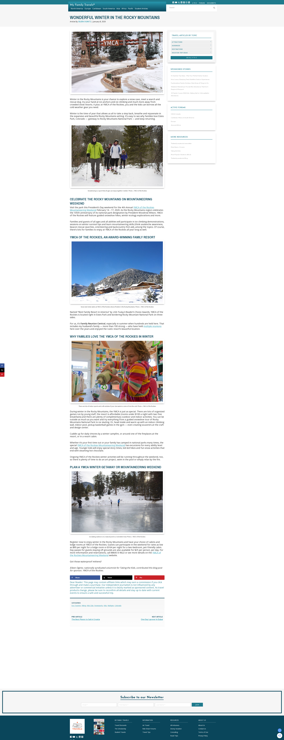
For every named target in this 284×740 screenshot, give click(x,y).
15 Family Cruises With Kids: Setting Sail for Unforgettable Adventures (190, 94)
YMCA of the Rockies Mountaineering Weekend (101, 445)
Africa (124, 8)
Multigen (111, 605)
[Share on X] (2, 370)
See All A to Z (191, 58)
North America (77, 8)
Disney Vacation (176, 729)
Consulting (174, 732)
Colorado (118, 605)
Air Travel (146, 725)
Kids (105, 605)
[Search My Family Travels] (214, 8)
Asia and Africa (176, 125)
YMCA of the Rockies (143, 207)
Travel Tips (146, 732)
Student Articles (141, 8)
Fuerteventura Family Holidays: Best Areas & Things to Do (190, 83)
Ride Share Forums (149, 729)
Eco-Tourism (76, 605)
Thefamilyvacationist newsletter (181, 144)
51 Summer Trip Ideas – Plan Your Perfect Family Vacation (189, 76)
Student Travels (120, 732)
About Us (201, 725)
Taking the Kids (176, 151)
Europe (173, 121)
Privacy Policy (203, 736)
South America (109, 8)
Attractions (177, 42)
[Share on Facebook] (2, 365)
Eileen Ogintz (84, 21)
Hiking (84, 605)
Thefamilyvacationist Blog (179, 158)
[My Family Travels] (77, 726)
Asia (118, 8)
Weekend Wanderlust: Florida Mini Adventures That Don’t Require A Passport (189, 88)
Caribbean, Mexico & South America (182, 118)
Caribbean (96, 8)
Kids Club (90, 605)
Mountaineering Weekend (83, 210)
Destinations (177, 49)
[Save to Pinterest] (2, 374)
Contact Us (202, 729)
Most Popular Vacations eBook (181, 155)
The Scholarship (120, 729)
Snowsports (98, 605)
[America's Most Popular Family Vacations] (99, 726)
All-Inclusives (174, 725)
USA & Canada (175, 114)
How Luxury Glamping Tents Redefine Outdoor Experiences (190, 79)
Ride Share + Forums (178, 147)
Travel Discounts (120, 725)
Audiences (176, 46)
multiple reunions (152, 326)
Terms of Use (203, 732)
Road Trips (174, 736)
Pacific (130, 8)
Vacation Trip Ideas (180, 53)
